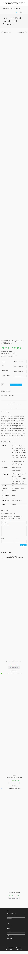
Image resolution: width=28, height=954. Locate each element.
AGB (8, 910)
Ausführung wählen (13, 667)
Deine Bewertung (5, 520)
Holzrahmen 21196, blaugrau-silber (14, 661)
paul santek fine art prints (11, 8)
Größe (4, 362)
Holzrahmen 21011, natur (14, 892)
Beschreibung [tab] (14, 402)
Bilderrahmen (8, 391)
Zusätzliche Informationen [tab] (14, 405)
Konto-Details (19, 947)
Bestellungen (13, 947)
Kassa (8, 928)
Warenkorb (9, 925)
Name (3, 538)
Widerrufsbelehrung (11, 913)
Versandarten (10, 938)
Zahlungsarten (10, 935)
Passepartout (5, 370)
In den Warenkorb (16, 384)
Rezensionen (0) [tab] (14, 408)
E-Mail (17, 538)
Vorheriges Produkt (7, 32)
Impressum (9, 918)
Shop (8, 923)
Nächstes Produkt (21, 32)
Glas (3, 365)
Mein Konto (9, 931)
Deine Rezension (5, 525)
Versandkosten (11, 395)
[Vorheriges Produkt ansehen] (2, 32)
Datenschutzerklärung (12, 916)
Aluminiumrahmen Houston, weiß (14, 777)
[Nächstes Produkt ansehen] (26, 32)
